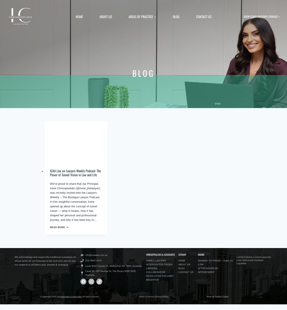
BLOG (181, 268)
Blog (176, 16)
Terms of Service (146, 297)
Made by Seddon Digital (217, 297)
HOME (181, 260)
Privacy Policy (162, 297)
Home (79, 16)
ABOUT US (184, 264)
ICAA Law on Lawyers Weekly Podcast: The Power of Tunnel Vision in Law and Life (75, 172)
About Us (105, 16)
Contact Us (203, 16)
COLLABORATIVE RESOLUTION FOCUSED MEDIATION (159, 276)
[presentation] (76, 142)
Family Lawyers (156, 260)
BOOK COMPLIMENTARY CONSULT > (262, 16)
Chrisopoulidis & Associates (69, 297)
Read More (59, 227)
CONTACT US (185, 272)
